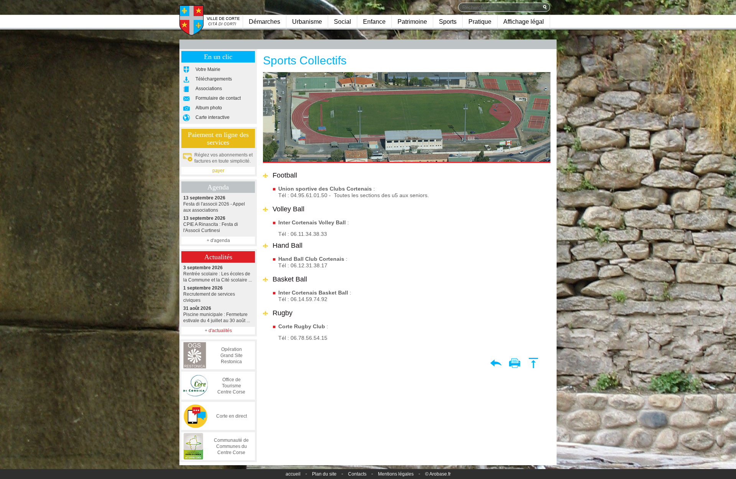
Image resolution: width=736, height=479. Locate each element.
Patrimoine (412, 21)
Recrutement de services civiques (209, 294)
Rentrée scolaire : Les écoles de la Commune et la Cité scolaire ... (217, 274)
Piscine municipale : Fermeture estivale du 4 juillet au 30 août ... (216, 314)
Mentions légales (396, 474)
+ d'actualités (218, 330)
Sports (448, 21)
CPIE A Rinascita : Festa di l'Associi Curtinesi (210, 224)
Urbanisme (307, 21)
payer (218, 170)
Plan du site (324, 474)
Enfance (374, 21)
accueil (293, 474)
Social (342, 21)
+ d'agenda (218, 240)
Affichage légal (523, 21)
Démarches (264, 21)
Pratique (479, 21)
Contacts (357, 474)
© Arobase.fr (438, 474)
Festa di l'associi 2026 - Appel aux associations (214, 204)
